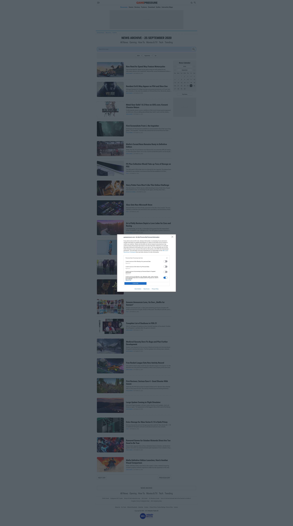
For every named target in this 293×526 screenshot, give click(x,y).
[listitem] (146, 258)
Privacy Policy (155, 288)
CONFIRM (135, 283)
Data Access (146, 288)
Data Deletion (138, 288)
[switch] (165, 261)
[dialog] (146, 263)
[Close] (172, 237)
